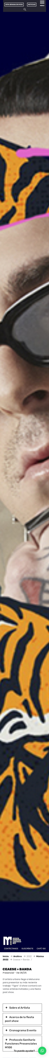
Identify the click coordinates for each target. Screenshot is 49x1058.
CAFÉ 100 (41, 948)
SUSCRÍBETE (27, 948)
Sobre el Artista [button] (19, 1007)
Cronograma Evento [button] (22, 1030)
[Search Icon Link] (24, 10)
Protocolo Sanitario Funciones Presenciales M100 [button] (21, 1043)
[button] (42, 1051)
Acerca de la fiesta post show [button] (19, 1019)
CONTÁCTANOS (11, 948)
